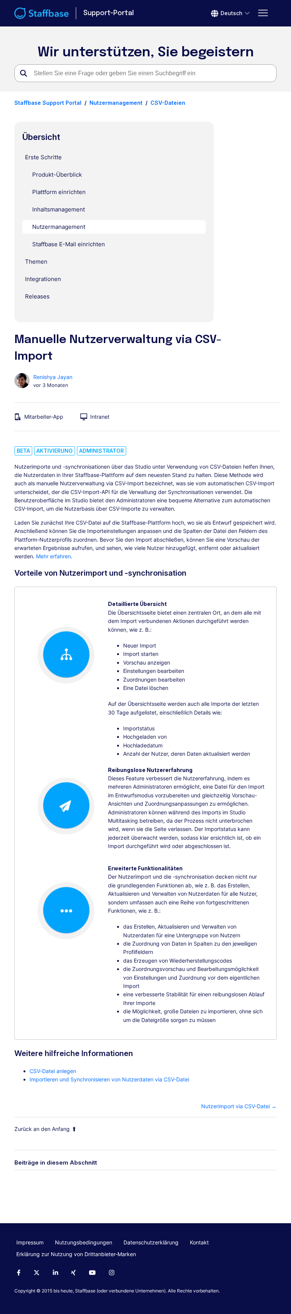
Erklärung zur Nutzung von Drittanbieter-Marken (76, 1254)
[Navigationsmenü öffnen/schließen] (263, 13)
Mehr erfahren (53, 556)
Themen (36, 261)
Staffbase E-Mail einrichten (68, 244)
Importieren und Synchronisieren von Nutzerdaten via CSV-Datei (109, 1079)
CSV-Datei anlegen (53, 1071)
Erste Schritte (43, 157)
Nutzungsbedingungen (83, 1242)
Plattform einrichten (59, 192)
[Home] (41, 13)
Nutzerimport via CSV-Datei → (238, 1106)
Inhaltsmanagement (58, 209)
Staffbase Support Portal (47, 102)
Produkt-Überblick (57, 174)
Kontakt (199, 1242)
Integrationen (43, 279)
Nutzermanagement (115, 102)
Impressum (30, 1242)
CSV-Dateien (167, 102)
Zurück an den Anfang (42, 1129)
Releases (37, 296)
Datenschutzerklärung (151, 1242)
